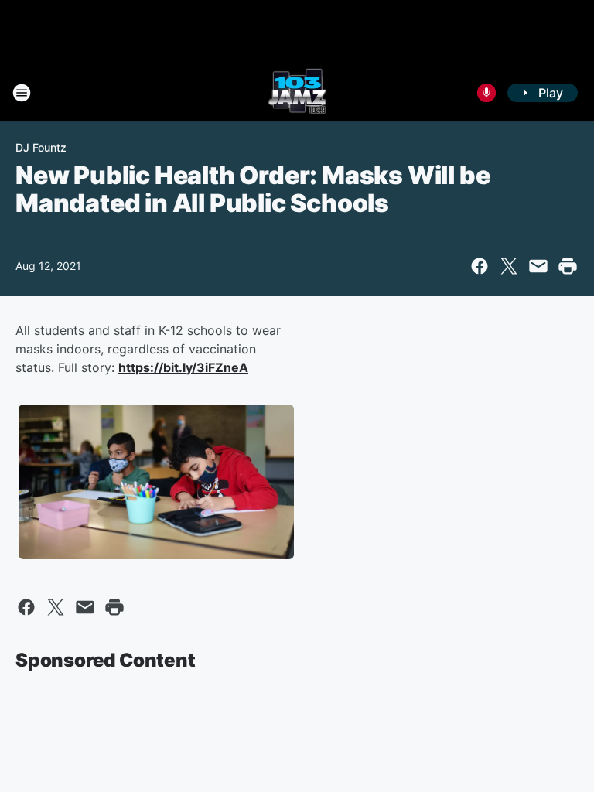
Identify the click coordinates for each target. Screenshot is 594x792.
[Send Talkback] (486, 93)
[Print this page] (568, 266)
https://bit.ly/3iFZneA (183, 367)
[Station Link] (297, 93)
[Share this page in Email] (538, 266)
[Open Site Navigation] (21, 93)
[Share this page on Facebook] (479, 266)
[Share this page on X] (509, 266)
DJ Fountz (41, 147)
